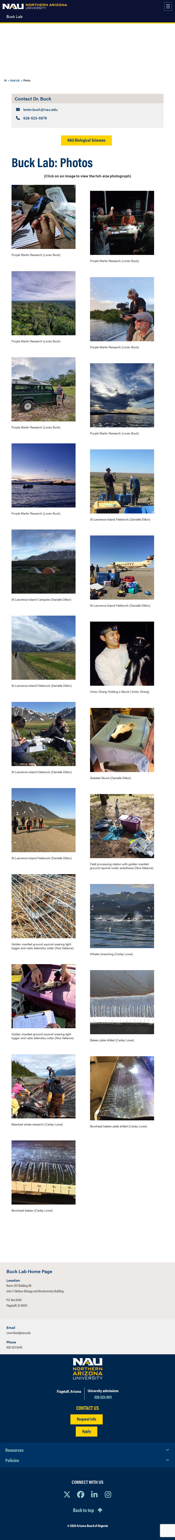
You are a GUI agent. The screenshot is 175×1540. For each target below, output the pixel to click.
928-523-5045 (14, 1347)
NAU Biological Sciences (86, 140)
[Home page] (34, 6)
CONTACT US (87, 1407)
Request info (86, 1419)
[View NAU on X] (67, 1494)
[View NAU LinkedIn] (94, 1494)
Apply (86, 1431)
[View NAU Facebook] (80, 1494)
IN (5, 80)
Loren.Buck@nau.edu (18, 1332)
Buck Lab (14, 16)
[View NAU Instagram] (108, 1494)
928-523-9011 (103, 1396)
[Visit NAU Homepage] (88, 1369)
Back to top (83, 1510)
